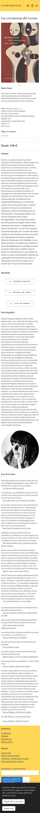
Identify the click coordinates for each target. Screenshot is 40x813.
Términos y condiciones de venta (15, 758)
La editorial (6, 733)
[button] (28, 5)
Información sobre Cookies (12, 761)
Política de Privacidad (10, 756)
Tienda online (7, 742)
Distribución (6, 739)
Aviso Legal (6, 753)
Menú (36, 5)
